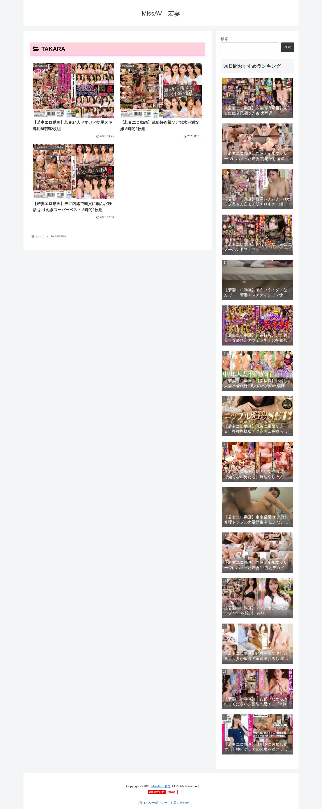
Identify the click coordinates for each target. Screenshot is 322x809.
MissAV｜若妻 (161, 786)
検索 (224, 39)
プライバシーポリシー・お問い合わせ (163, 802)
